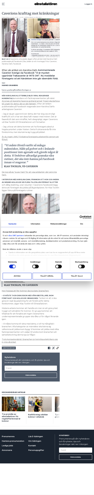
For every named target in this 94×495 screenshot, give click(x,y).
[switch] (35, 266)
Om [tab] (81, 224)
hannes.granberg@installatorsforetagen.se (16, 90)
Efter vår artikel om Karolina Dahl (19, 70)
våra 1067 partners (16, 235)
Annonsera (7, 450)
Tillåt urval (47, 276)
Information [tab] (35, 224)
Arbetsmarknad (9, 348)
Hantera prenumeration (13, 441)
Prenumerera (8, 436)
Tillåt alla (77, 276)
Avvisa (17, 276)
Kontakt (32, 446)
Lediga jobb (7, 446)
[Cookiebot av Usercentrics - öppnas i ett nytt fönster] (81, 217)
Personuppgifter (36, 450)
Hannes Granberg (10, 85)
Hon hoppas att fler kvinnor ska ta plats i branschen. (25, 291)
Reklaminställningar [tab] (58, 224)
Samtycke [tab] (12, 224)
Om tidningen (34, 441)
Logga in (88, 4)
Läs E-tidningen (35, 436)
